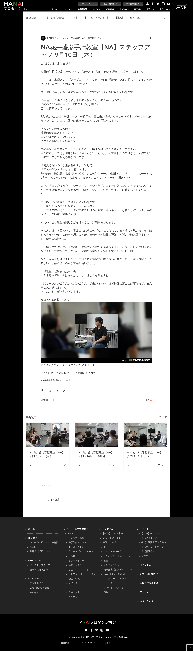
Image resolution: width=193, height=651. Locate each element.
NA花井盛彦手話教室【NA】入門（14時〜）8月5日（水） (96, 454)
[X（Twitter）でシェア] (49, 390)
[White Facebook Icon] (153, 4)
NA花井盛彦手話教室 (53, 17)
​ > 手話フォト (72, 592)
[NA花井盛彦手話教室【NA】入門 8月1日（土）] (145, 435)
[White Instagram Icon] (163, 4)
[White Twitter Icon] (158, 4)
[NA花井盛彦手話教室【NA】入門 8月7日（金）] (47, 435)
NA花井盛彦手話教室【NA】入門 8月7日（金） (47, 454)
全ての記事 (31, 17)
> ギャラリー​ (72, 597)
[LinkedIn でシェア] (56, 390)
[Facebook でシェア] (42, 390)
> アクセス (72, 583)
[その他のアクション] (150, 38)
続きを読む (135, 17)
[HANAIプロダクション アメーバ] (147, 4)
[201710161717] (86, 630)
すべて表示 (162, 416)
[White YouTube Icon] (168, 4)
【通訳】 (119, 17)
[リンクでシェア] (64, 390)
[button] (67, 9)
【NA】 (74, 17)
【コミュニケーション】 (96, 17)
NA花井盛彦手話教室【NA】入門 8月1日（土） (145, 454)
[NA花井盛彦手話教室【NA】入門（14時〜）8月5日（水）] (96, 435)
